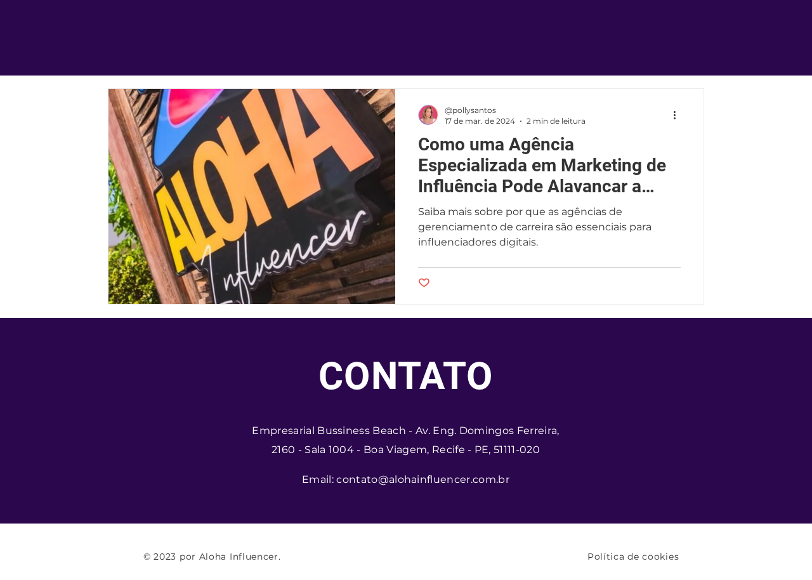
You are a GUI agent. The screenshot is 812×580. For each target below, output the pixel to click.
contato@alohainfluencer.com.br (422, 479)
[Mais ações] (678, 114)
